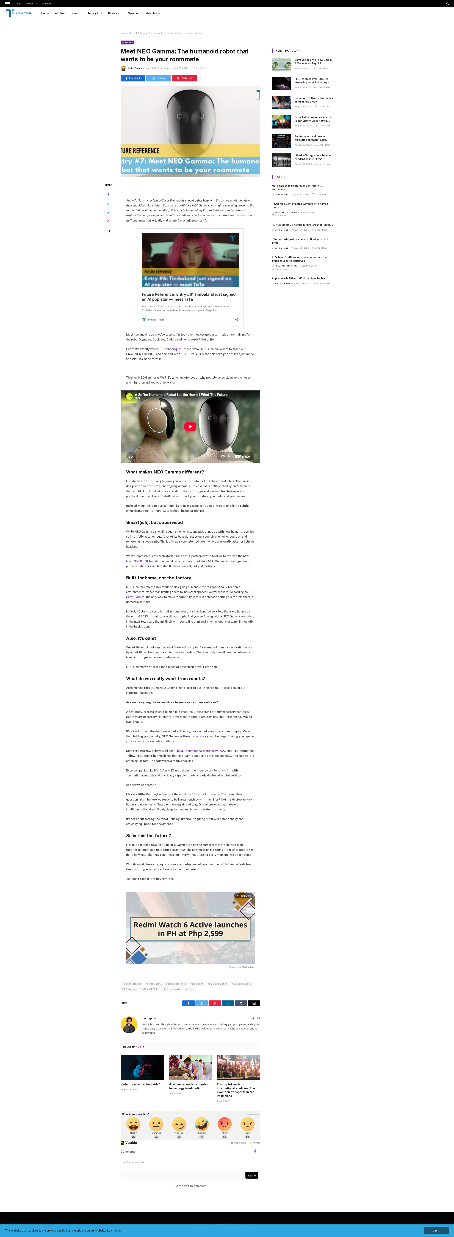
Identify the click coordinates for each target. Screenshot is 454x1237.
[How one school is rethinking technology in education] (190, 1067)
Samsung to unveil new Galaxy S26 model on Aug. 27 (313, 61)
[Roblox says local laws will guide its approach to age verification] (281, 141)
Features (127, 42)
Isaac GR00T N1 (137, 561)
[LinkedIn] (108, 212)
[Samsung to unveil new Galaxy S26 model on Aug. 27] (281, 64)
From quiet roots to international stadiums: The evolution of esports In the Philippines (236, 1090)
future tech (197, 984)
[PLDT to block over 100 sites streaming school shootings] (281, 83)
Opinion (133, 13)
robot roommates (172, 989)
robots (190, 989)
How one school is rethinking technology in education (189, 1086)
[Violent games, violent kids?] (142, 1067)
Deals (18, 3)
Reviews (113, 13)
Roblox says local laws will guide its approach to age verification (311, 138)
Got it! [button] (436, 1230)
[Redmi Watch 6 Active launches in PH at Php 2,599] (281, 102)
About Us (47, 3)
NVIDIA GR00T (149, 989)
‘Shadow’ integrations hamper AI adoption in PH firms (313, 157)
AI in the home (154, 984)
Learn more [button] (114, 1230)
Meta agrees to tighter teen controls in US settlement (297, 188)
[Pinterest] (108, 221)
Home (45, 13)
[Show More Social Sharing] (201, 78)
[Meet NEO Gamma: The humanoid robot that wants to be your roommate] (190, 131)
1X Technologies (170, 349)
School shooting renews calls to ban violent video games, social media (313, 119)
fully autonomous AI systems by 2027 (199, 751)
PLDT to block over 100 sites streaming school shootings (312, 81)
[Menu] (7, 3)
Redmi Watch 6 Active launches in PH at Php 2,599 (314, 100)
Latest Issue (152, 13)
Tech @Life (95, 13)
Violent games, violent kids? (140, 1084)
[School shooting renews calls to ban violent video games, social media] (281, 122)
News (75, 13)
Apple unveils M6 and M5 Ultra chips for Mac (299, 278)
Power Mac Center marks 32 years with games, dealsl (300, 205)
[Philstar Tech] (18, 13)
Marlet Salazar (282, 283)
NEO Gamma (129, 989)
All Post (60, 13)
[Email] (108, 230)
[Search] (447, 3)
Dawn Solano (281, 194)
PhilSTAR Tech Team (286, 212)
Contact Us (32, 3)
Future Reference (176, 984)
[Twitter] (108, 203)
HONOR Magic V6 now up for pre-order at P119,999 (302, 224)
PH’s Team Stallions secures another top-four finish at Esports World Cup (300, 259)
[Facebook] (108, 194)
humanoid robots (241, 984)
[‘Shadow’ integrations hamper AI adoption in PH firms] (281, 160)
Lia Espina (136, 68)
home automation (217, 984)
